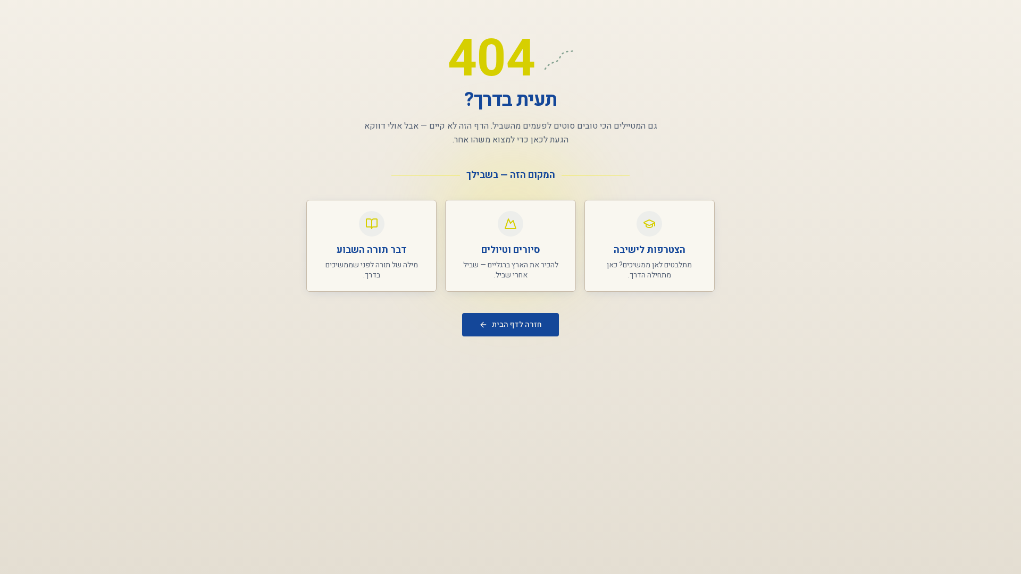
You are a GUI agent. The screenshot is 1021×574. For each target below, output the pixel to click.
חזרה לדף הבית (517, 324)
